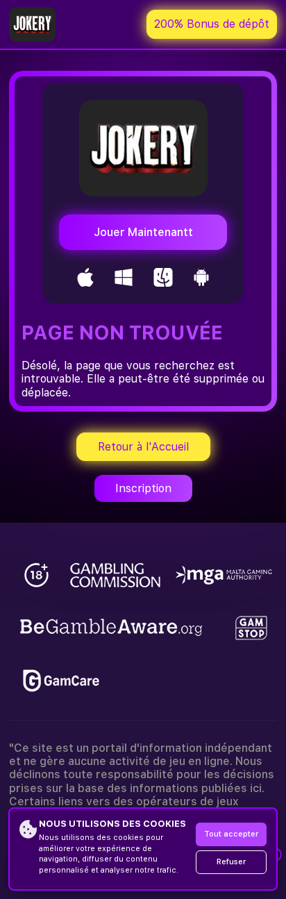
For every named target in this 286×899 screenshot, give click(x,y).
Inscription (143, 488)
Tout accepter (231, 834)
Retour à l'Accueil (143, 446)
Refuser (231, 861)
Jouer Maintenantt (143, 232)
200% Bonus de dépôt (211, 24)
